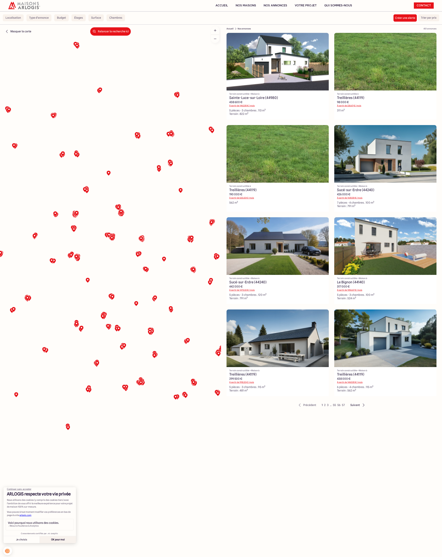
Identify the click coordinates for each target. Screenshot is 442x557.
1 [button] (322, 405)
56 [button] (338, 405)
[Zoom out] (215, 39)
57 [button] (343, 405)
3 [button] (328, 405)
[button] (307, 405)
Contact (424, 5)
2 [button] (325, 405)
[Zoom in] (215, 30)
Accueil (221, 5)
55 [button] (334, 405)
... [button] (331, 405)
